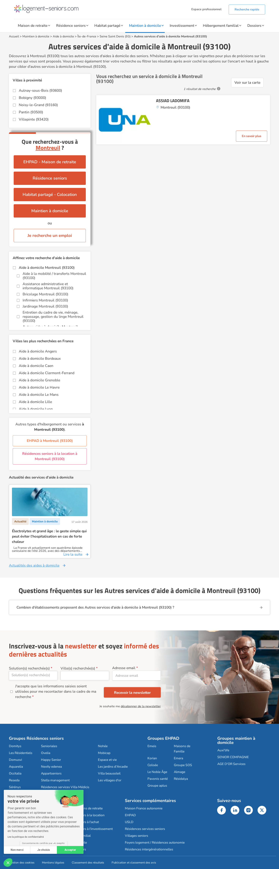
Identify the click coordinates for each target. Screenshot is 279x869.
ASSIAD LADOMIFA (172, 100)
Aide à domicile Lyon (36, 409)
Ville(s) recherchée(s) (78, 668)
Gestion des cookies (21, 862)
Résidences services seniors (145, 829)
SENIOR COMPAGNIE (233, 757)
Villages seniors (136, 836)
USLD (129, 822)
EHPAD (130, 815)
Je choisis (43, 849)
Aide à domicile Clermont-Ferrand (46, 373)
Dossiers (254, 25)
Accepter (70, 849)
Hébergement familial (221, 25)
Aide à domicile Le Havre (39, 387)
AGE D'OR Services (231, 764)
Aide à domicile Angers (38, 351)
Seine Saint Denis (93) (115, 36)
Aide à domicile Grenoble (39, 380)
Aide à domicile (63, 36)
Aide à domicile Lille (35, 401)
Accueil (14, 36)
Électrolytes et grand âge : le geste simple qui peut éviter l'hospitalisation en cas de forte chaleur (49, 536)
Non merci (17, 849)
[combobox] (33, 675)
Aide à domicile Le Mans (38, 394)
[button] (8, 862)
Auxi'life (223, 750)
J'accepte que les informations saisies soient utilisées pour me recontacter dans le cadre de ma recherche (55, 691)
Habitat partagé (107, 25)
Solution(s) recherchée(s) (29, 668)
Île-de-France (86, 36)
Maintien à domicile (145, 25)
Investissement (182, 25)
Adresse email (123, 668)
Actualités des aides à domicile (34, 565)
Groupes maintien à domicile (236, 740)
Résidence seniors (71, 25)
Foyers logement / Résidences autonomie (155, 842)
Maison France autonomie (143, 808)
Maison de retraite (32, 25)
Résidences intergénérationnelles (149, 849)
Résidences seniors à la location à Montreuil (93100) (49, 456)
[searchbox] (33, 675)
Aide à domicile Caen (36, 365)
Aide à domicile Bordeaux (40, 358)
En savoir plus (251, 136)
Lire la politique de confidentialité (26, 837)
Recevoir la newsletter (132, 692)
